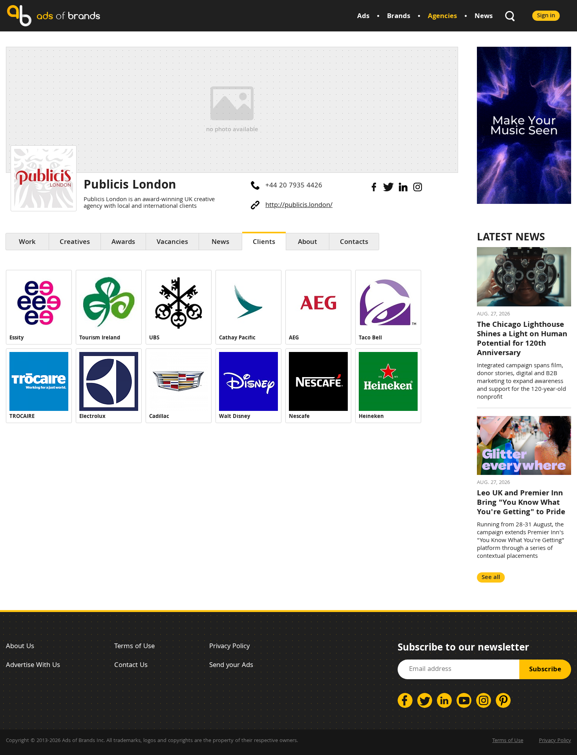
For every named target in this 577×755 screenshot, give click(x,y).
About (307, 242)
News (484, 16)
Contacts (354, 242)
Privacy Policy (229, 646)
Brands (398, 16)
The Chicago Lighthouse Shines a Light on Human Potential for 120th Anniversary (522, 339)
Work (27, 242)
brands (68, 15)
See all (491, 578)
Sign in (546, 16)
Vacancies (172, 242)
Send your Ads (231, 665)
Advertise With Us (33, 665)
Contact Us (131, 665)
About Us (20, 646)
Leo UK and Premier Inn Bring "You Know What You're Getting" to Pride (521, 503)
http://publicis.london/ (298, 205)
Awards (123, 242)
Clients (264, 242)
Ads (363, 16)
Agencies (442, 16)
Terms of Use (134, 646)
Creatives (75, 242)
